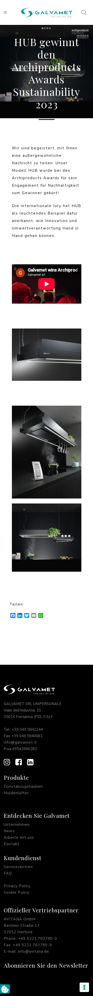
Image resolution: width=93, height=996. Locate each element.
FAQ (8, 873)
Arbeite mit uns (19, 837)
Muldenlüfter (16, 792)
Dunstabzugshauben (23, 786)
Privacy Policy (17, 886)
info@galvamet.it (20, 742)
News (46, 28)
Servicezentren (18, 866)
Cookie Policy (17, 892)
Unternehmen (17, 824)
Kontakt (11, 843)
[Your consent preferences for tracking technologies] (84, 987)
